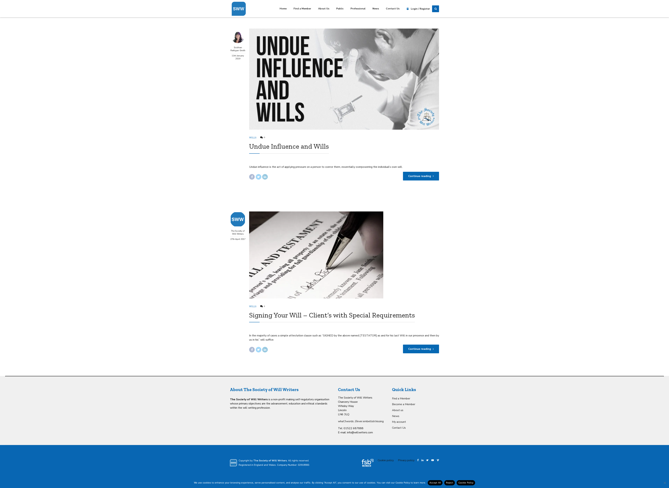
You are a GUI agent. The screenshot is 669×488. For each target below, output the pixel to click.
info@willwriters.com (360, 432)
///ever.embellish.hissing (369, 421)
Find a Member (302, 8)
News (375, 8)
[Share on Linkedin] (265, 177)
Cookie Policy (465, 482)
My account (399, 422)
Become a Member (403, 404)
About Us (323, 8)
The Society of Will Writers (238, 232)
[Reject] (664, 483)
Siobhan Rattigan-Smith (237, 49)
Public (340, 8)
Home (283, 8)
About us (397, 410)
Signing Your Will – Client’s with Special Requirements (332, 315)
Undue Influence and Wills (289, 146)
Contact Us (392, 8)
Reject (449, 482)
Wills (252, 137)
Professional (358, 8)
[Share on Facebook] (252, 177)
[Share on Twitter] (258, 177)
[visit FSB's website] (368, 463)
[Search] (435, 8)
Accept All (435, 482)
